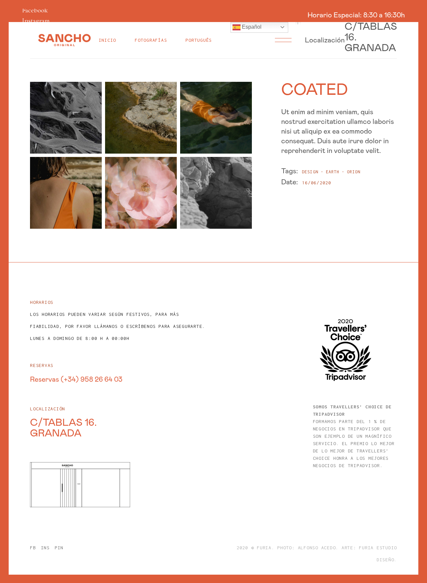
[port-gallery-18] (140, 118)
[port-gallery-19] (216, 118)
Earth (332, 171)
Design (310, 171)
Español (251, 27)
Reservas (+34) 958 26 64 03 (76, 379)
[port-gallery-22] (140, 193)
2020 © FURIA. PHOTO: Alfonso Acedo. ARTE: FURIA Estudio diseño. (317, 553)
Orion (353, 171)
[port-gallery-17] (65, 118)
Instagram (36, 20)
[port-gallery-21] (65, 193)
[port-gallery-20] (216, 193)
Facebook (35, 10)
